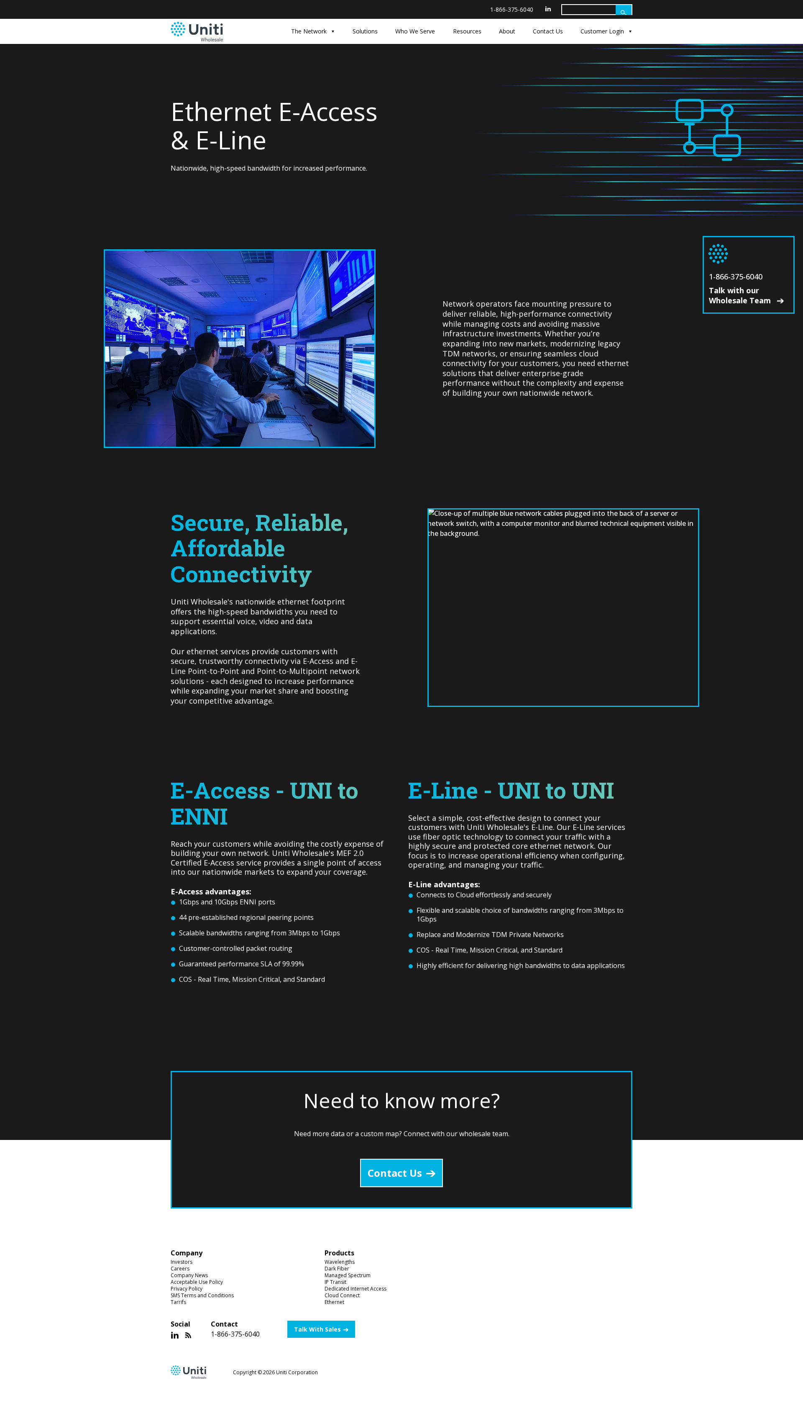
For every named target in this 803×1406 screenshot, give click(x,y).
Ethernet (334, 1302)
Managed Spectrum (348, 1275)
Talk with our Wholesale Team (741, 295)
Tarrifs (178, 1302)
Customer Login (602, 31)
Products (339, 1253)
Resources (467, 31)
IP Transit (335, 1282)
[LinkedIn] (548, 8)
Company (186, 1253)
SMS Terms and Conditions (202, 1295)
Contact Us (548, 31)
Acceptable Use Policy (197, 1282)
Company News (189, 1275)
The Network (309, 31)
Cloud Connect (342, 1295)
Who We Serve (415, 31)
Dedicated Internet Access (355, 1288)
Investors (181, 1261)
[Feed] (188, 1335)
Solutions (365, 31)
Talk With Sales (317, 1329)
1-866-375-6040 (511, 9)
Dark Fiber (337, 1268)
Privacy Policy (186, 1288)
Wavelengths (340, 1261)
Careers (180, 1268)
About (507, 31)
